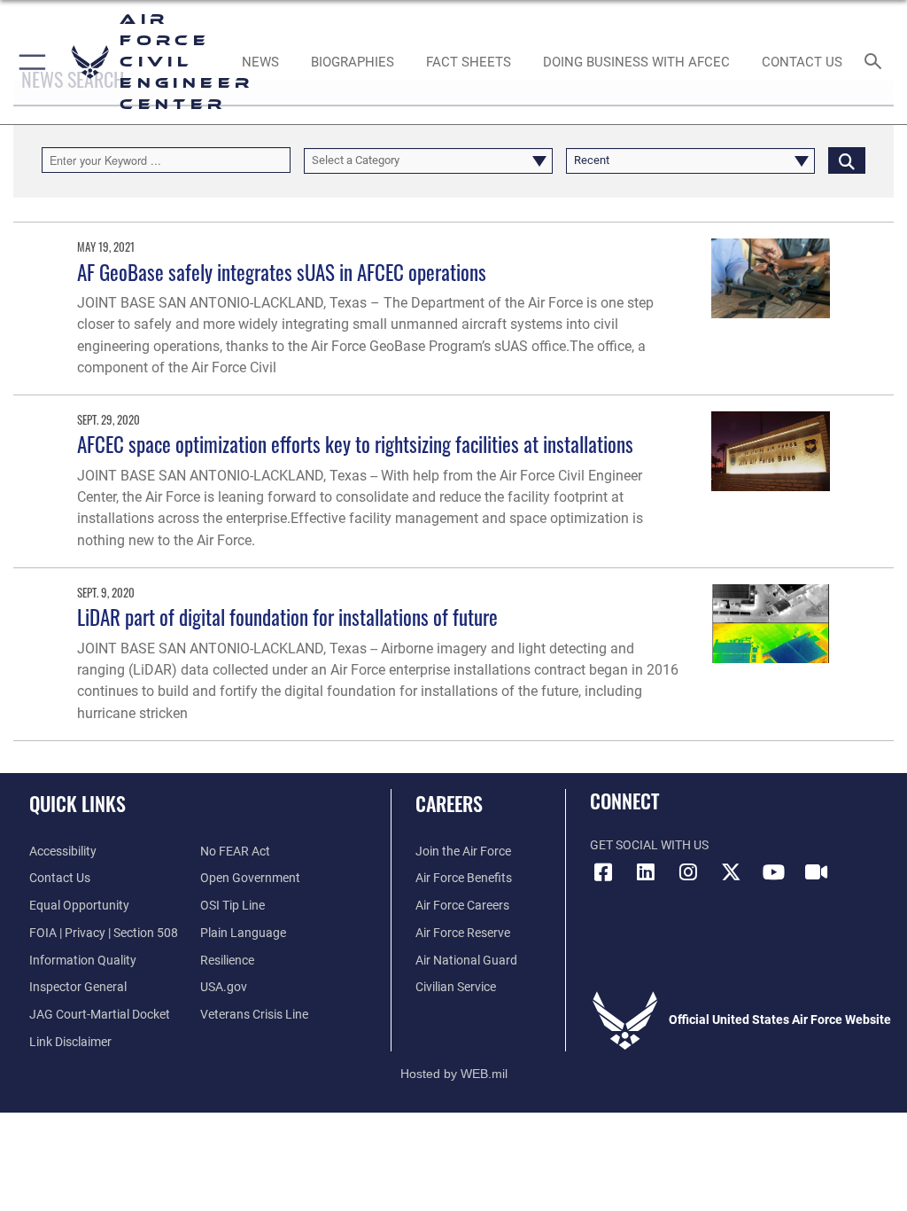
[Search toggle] (876, 62)
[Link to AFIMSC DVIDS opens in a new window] (815, 872)
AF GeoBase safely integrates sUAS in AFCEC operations (281, 271)
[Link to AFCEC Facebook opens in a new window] (603, 872)
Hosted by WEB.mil (454, 1073)
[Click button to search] (846, 160)
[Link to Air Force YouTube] (773, 872)
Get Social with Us (649, 845)
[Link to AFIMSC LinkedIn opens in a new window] (645, 872)
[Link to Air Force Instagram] (688, 872)
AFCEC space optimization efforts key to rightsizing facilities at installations (355, 443)
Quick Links (77, 803)
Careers (449, 803)
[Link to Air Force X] (730, 872)
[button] (29, 62)
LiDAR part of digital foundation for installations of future (287, 616)
